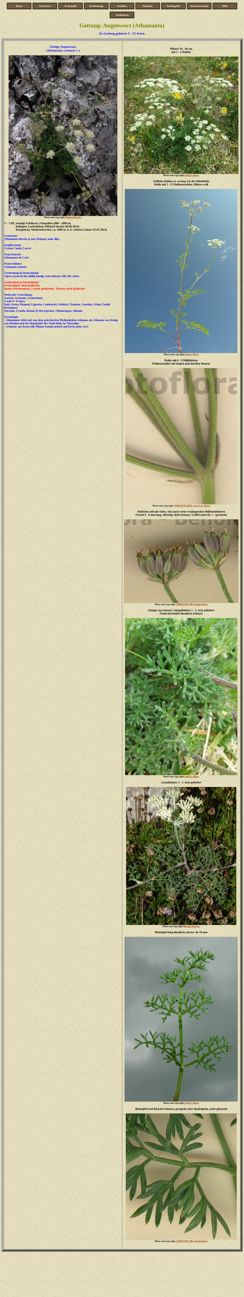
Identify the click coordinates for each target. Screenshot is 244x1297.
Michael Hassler (73, 217)
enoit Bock (192, 604)
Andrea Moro (191, 354)
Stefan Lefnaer (191, 175)
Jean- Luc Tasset (192, 505)
